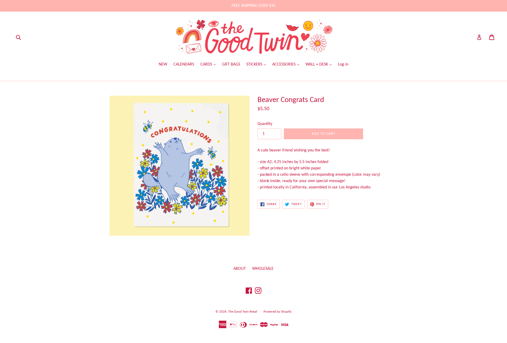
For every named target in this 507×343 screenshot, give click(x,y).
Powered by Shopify (278, 311)
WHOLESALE (263, 269)
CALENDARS (183, 64)
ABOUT (239, 269)
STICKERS (254, 64)
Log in (343, 64)
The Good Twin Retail (242, 311)
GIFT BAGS (231, 64)
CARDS (206, 64)
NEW (163, 64)
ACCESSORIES (284, 64)
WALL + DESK (317, 64)
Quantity (264, 124)
